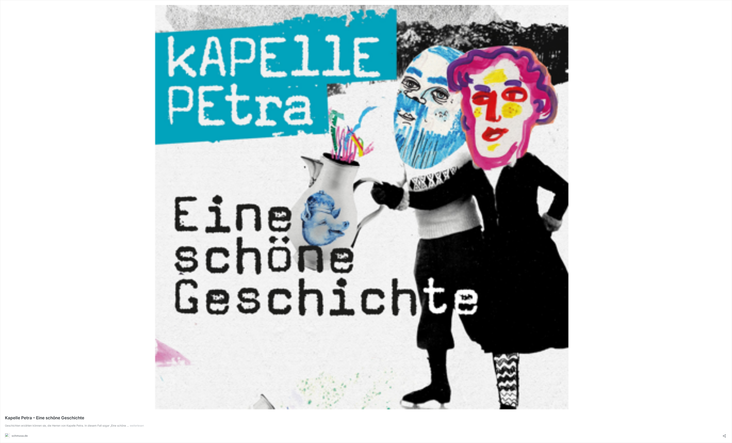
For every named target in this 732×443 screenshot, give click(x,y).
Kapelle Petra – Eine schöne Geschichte (44, 417)
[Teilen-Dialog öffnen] (724, 435)
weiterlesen (137, 425)
